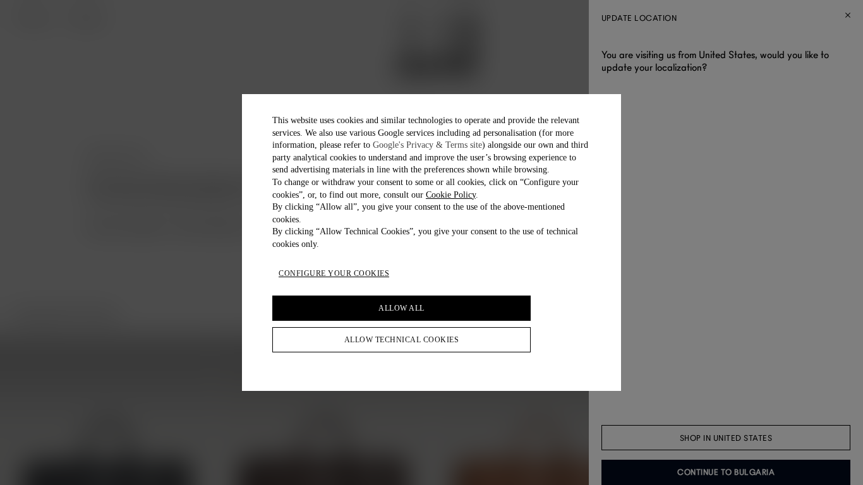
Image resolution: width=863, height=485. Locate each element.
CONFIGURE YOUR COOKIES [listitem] (334, 273)
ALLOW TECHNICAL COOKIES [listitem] (401, 339)
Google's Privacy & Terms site (427, 145)
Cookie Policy (451, 195)
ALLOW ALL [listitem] (401, 308)
